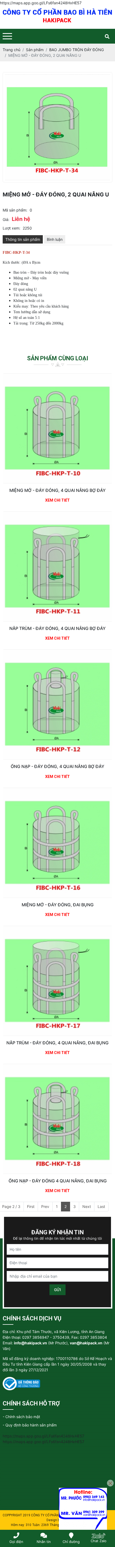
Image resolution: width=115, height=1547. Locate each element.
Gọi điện (16, 1541)
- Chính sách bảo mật (21, 1416)
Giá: (6, 219)
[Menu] (7, 36)
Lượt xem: (11, 228)
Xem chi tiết (57, 500)
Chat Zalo (98, 1541)
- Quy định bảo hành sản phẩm (30, 1425)
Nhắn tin (44, 1541)
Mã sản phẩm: (15, 210)
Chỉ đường (71, 1541)
